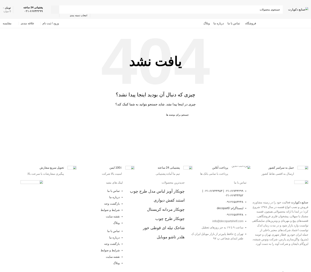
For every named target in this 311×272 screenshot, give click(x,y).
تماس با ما (113, 190)
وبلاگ (116, 222)
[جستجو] (55, 9)
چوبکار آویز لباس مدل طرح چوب (157, 191)
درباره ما (114, 197)
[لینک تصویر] (32, 192)
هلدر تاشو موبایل (171, 237)
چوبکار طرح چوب (170, 218)
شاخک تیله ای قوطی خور (164, 228)
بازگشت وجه (112, 203)
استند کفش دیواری (169, 200)
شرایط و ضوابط (110, 209)
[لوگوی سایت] (298, 9)
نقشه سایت (113, 216)
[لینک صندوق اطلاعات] (33, 9)
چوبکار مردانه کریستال (166, 209)
